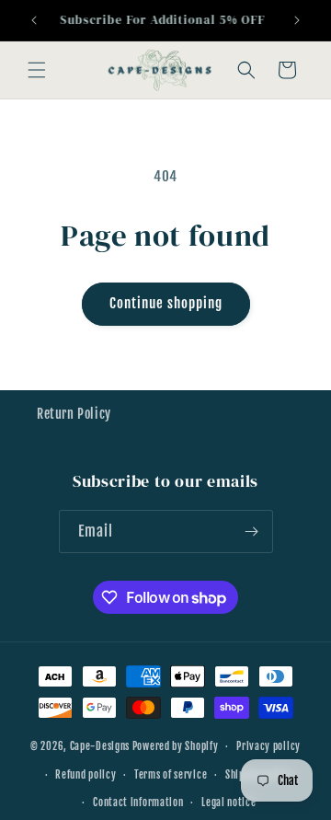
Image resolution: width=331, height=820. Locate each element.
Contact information (138, 802)
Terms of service (170, 774)
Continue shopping (166, 303)
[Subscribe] (252, 531)
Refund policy (85, 774)
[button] (37, 70)
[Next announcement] (297, 20)
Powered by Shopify (175, 746)
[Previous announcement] (34, 20)
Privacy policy (268, 746)
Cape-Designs (100, 746)
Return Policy (74, 414)
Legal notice (228, 802)
